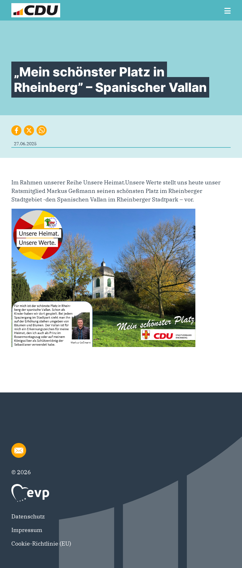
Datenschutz (28, 516)
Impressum (26, 530)
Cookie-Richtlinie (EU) (41, 543)
